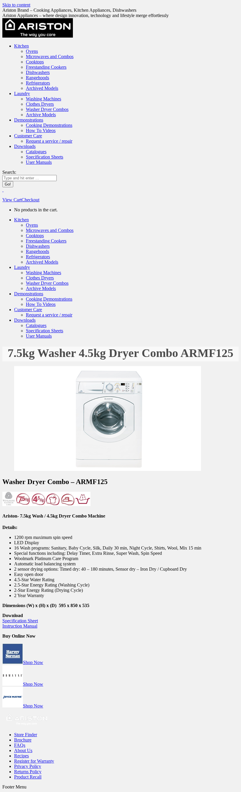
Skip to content (16, 4)
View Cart (11, 199)
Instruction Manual (19, 626)
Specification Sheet (20, 620)
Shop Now (33, 662)
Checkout (30, 199)
